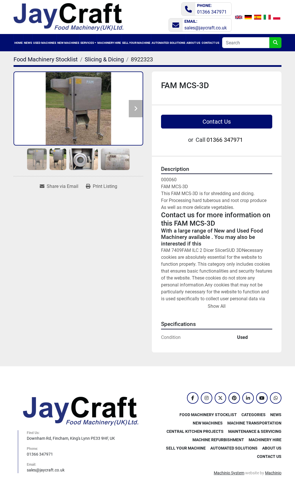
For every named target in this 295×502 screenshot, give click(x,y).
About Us (193, 42)
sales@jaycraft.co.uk (205, 28)
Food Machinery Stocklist (208, 414)
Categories (44, 42)
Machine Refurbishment (218, 439)
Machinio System (229, 473)
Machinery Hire (109, 42)
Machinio (273, 473)
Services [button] (87, 42)
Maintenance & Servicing (254, 431)
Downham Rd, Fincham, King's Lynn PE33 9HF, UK (71, 438)
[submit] (275, 42)
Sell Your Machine (136, 42)
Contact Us (210, 42)
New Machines (68, 42)
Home (18, 42)
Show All (217, 306)
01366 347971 (212, 12)
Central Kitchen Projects (195, 431)
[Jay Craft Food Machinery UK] (80, 411)
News (28, 42)
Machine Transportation (254, 423)
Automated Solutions (168, 42)
